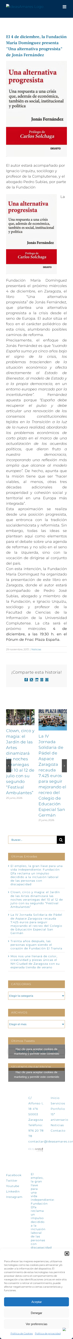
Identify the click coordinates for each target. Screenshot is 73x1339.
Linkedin (13, 1191)
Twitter (12, 1180)
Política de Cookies (22, 1333)
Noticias (36, 649)
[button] (67, 1254)
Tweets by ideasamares (36, 1051)
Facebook (13, 1175)
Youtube (12, 1186)
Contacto (58, 1130)
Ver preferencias (36, 1324)
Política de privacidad (48, 1333)
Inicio (55, 1098)
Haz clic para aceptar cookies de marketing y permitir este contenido (36, 1051)
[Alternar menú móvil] (65, 7)
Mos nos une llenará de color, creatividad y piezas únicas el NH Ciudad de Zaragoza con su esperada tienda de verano (35, 961)
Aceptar (36, 1302)
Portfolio (58, 1109)
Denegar (36, 1313)
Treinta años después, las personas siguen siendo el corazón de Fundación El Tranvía (36, 944)
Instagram (14, 1197)
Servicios (58, 1103)
